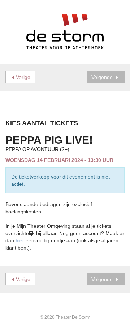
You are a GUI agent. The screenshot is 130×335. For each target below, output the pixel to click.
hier (20, 240)
